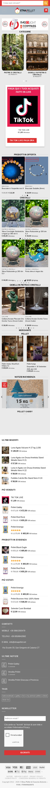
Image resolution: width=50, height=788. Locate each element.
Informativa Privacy (21, 727)
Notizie (10, 776)
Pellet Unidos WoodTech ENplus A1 (10, 365)
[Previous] (3, 55)
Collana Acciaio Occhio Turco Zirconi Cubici (19, 320)
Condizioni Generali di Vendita (32, 778)
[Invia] (45, 3)
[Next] (47, 55)
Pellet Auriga (31, 364)
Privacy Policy (36, 776)
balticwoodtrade (8, 696)
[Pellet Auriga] (37, 349)
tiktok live (6, 700)
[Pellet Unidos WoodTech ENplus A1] (12, 349)
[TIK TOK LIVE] (23, 107)
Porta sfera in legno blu (16, 271)
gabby (18, 696)
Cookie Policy (11, 778)
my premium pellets (34, 696)
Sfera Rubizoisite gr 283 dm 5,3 (18, 233)
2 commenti (13, 666)
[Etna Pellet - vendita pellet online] (25, 10)
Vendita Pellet (14, 672)
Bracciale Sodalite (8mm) (17, 188)
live (23, 696)
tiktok (45, 696)
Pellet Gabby (25, 411)
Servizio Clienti (21, 776)
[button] (4, 10)
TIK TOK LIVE (23, 130)
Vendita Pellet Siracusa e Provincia (23, 680)
